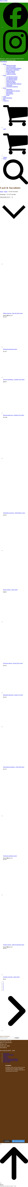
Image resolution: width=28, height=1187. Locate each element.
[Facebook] (15, 27)
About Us (5, 1056)
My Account (6, 1053)
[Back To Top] (14, 1181)
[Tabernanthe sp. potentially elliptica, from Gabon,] (14, 1098)
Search (17, 1037)
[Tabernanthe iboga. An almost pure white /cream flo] (14, 1131)
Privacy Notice (6, 1061)
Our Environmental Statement (10, 1059)
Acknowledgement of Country (10, 1060)
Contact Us (6, 1057)
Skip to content (3, 0)
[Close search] (0, 1183)
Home (1, 191)
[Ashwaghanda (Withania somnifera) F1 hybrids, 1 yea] (14, 1114)
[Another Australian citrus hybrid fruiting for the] (14, 1082)
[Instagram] (15, 56)
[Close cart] (0, 1144)
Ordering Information (8, 1054)
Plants (5, 191)
